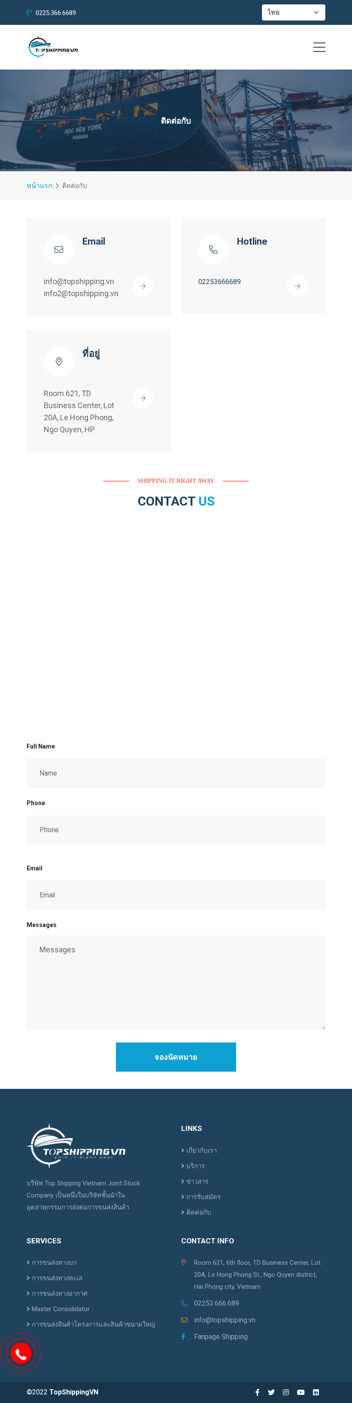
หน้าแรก (39, 186)
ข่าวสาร (196, 1181)
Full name (41, 746)
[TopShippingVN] (52, 47)
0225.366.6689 (56, 13)
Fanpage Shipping (221, 1337)
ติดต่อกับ (198, 1212)
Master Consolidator (60, 1309)
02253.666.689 (216, 1303)
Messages (42, 924)
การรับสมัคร (203, 1197)
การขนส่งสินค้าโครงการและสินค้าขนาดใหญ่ (92, 1324)
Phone (36, 803)
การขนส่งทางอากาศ (59, 1293)
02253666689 (219, 282)
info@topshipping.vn (224, 1320)
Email (34, 868)
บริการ (195, 1166)
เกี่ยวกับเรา (201, 1151)
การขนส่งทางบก (53, 1263)
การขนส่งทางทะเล (56, 1278)
